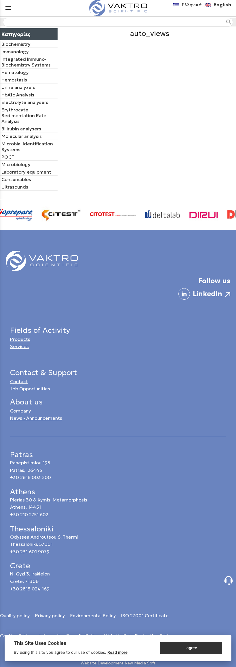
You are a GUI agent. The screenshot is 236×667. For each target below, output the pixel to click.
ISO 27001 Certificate (145, 615)
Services (19, 346)
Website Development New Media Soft (118, 663)
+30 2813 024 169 (30, 589)
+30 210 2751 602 (29, 514)
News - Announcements (36, 418)
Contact (19, 381)
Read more (117, 652)
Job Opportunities (30, 389)
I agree (190, 647)
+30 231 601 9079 (30, 551)
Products (20, 339)
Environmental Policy (93, 615)
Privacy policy (50, 615)
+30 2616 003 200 (30, 477)
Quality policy (15, 615)
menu (8, 8)
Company (20, 411)
